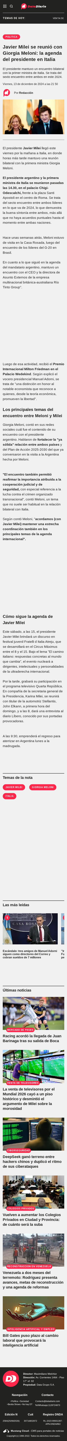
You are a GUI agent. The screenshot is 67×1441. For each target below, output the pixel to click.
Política (14, 1401)
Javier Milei (13, 787)
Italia (9, 796)
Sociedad (24, 1401)
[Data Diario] (33, 6)
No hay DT (27, 1404)
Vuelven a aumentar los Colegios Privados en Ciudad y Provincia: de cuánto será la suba (32, 1220)
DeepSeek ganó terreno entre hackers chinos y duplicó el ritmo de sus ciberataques (32, 1162)
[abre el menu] (5, 6)
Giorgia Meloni (43, 787)
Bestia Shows (14, 1404)
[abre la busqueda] (11, 6)
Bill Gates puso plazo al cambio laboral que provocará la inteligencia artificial (30, 1340)
